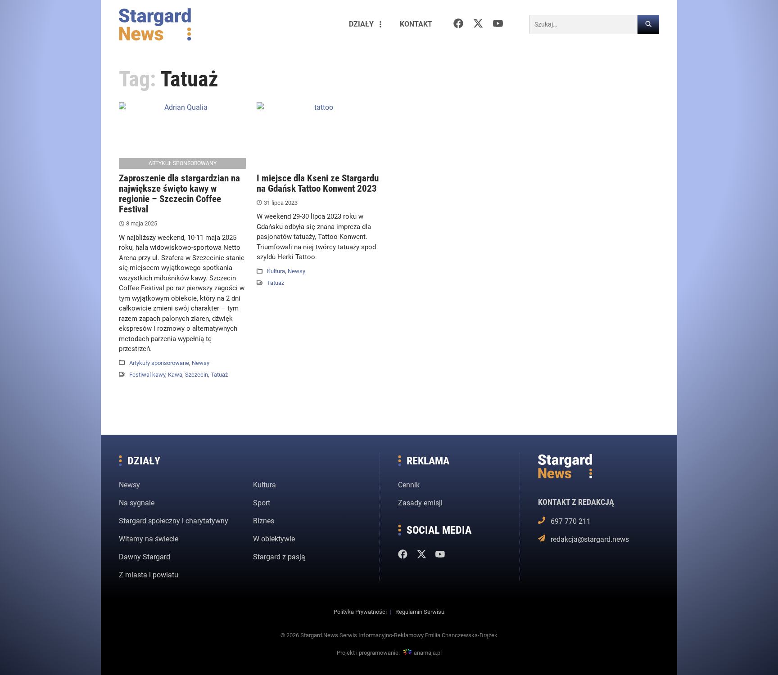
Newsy (200, 363)
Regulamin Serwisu (419, 611)
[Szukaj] (648, 24)
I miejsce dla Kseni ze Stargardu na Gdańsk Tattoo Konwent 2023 (318, 183)
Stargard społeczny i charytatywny (173, 521)
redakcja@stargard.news (589, 539)
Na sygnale (136, 503)
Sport (261, 503)
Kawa (175, 374)
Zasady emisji (420, 503)
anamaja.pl (428, 652)
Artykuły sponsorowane (159, 363)
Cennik (409, 485)
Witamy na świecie (148, 539)
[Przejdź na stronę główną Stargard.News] (155, 24)
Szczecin (196, 374)
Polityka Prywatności (360, 611)
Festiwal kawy (147, 374)
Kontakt (416, 24)
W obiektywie (274, 539)
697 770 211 (570, 521)
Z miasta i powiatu (148, 575)
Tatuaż (219, 374)
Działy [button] (361, 24)
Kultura (276, 271)
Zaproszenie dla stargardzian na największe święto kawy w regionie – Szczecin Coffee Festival (179, 194)
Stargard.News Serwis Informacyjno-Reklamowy (362, 635)
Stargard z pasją (279, 557)
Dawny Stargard (144, 557)
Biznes (263, 521)
